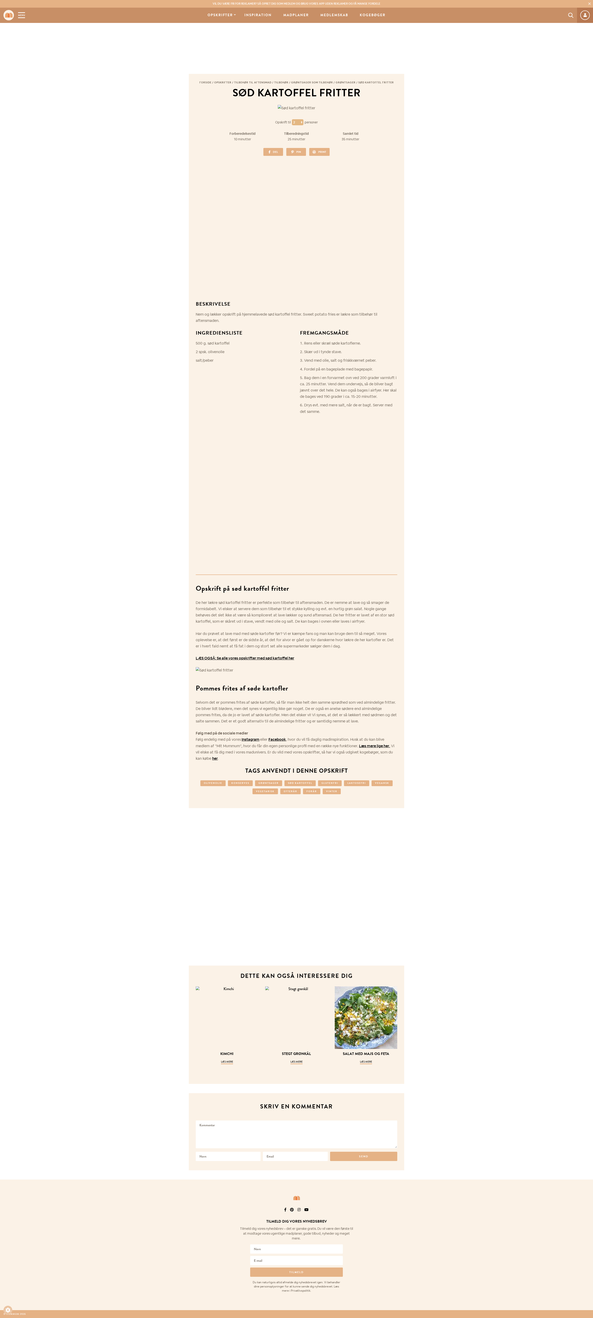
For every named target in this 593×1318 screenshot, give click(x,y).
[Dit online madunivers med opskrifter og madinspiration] (8, 15)
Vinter (331, 791)
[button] (7, 1310)
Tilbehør (281, 82)
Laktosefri (356, 783)
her (215, 758)
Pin (298, 152)
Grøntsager (346, 82)
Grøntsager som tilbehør (312, 82)
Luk (586, 1215)
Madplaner (296, 15)
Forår (311, 791)
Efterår (290, 791)
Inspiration (258, 15)
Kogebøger (372, 15)
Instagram (250, 739)
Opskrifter (220, 15)
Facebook (277, 739)
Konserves (240, 783)
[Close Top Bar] (589, 3)
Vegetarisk (265, 791)
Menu (21, 15)
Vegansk (382, 783)
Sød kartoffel (300, 783)
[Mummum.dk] (296, 1198)
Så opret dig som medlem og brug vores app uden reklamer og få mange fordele (296, 4)
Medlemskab (334, 15)
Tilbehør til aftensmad (252, 82)
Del (275, 152)
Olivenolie (213, 783)
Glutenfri (330, 783)
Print (322, 152)
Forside (205, 82)
